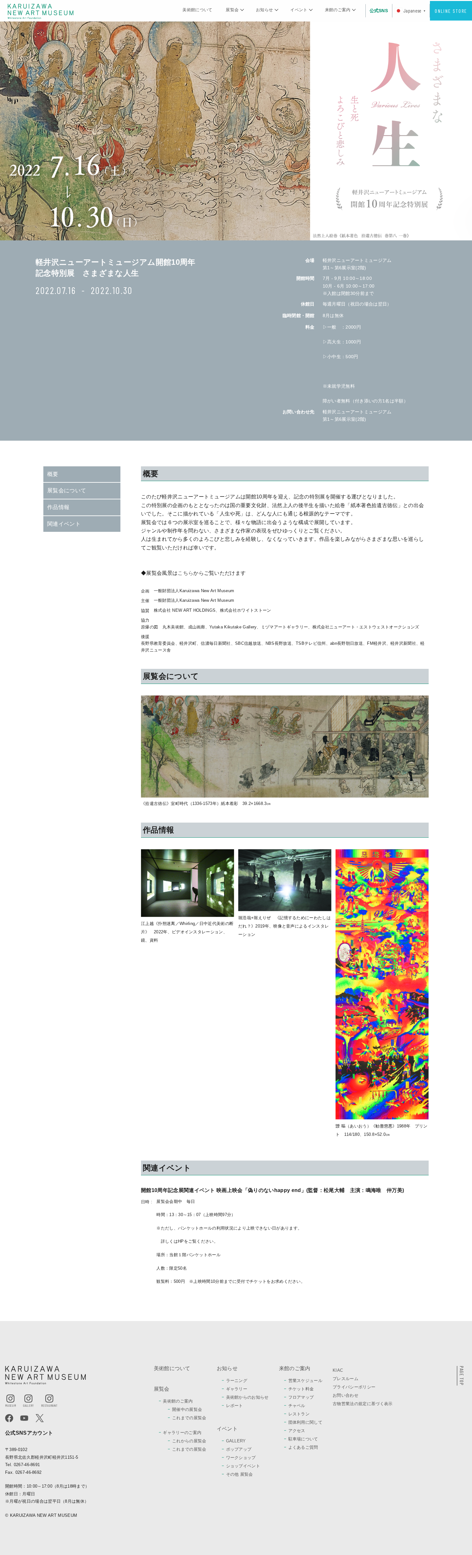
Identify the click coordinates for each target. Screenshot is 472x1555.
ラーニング (237, 1380)
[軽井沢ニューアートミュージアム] (41, 11)
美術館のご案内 (178, 1401)
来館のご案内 (338, 9)
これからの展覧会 (189, 1440)
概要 (52, 474)
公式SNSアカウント (29, 1433)
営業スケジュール (305, 1380)
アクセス (296, 1430)
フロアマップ (301, 1397)
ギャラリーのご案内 (182, 1432)
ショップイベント (243, 1466)
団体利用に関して (305, 1422)
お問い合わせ (345, 1395)
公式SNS (379, 10)
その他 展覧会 (239, 1474)
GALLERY (236, 1440)
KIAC (338, 1370)
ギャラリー (237, 1389)
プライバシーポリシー (354, 1387)
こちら (185, 573)
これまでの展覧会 (189, 1417)
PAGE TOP (462, 1376)
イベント (298, 9)
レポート (234, 1405)
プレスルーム (345, 1378)
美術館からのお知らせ (247, 1397)
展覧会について (66, 491)
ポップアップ (239, 1449)
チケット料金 (301, 1389)
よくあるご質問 (303, 1447)
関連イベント (64, 524)
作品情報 (58, 507)
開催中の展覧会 (187, 1409)
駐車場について (303, 1439)
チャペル (296, 1405)
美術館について (197, 9)
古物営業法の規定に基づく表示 (362, 1403)
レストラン (299, 1414)
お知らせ (264, 9)
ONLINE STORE (451, 11)
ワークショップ (241, 1457)
